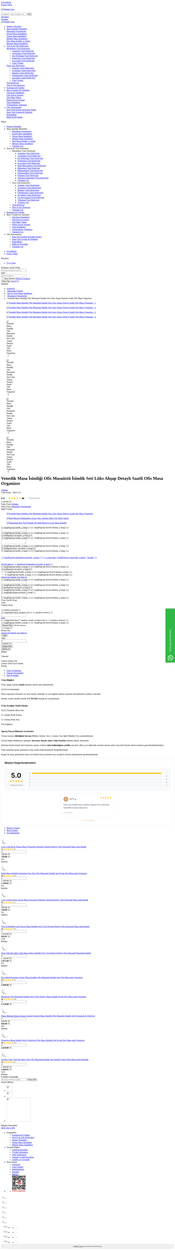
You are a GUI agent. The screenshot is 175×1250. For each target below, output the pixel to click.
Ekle (3, 618)
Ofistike (4, 490)
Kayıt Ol (15, 281)
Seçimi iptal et (7, 564)
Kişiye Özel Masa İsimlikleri (20, 293)
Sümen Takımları (14, 26)
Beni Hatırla (9, 278)
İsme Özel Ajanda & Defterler (19, 112)
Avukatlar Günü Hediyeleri (24, 70)
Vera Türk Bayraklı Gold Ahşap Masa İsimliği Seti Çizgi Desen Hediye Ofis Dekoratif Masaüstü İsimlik (46, 953)
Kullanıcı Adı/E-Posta (10, 267)
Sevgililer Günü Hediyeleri (23, 78)
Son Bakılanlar (13, 833)
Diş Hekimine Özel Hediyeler (25, 56)
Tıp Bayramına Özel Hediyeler (31, 197)
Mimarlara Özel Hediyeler (29, 168)
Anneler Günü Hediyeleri (23, 68)
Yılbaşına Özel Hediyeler (28, 200)
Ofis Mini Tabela (14, 97)
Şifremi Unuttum (22, 278)
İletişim (15, 1174)
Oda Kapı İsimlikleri (15, 92)
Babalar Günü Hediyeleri (23, 73)
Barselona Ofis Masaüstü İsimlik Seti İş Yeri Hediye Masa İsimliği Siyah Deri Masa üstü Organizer (43, 997)
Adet (3, 638)
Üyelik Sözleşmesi (20, 1152)
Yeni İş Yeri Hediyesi (16, 85)
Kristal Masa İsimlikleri (17, 34)
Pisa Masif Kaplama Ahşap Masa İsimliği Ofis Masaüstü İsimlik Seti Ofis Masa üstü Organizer (42, 977)
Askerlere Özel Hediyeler (23, 51)
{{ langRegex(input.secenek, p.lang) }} (18, 592)
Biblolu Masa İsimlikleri (17, 38)
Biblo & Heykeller (15, 117)
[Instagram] (9, 1096)
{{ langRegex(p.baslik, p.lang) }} (35, 527)
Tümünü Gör (17, 146)
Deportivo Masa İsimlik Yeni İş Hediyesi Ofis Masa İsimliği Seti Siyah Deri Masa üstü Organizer (43, 1040)
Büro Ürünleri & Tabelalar (18, 90)
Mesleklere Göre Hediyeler (18, 48)
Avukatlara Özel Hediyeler (23, 53)
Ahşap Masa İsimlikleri (17, 36)
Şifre (3, 273)
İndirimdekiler (18, 1169)
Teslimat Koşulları (20, 1150)
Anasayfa (11, 288)
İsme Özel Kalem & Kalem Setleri (21, 110)
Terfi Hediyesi (13, 83)
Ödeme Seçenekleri (15, 673)
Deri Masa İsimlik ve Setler (18, 41)
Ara (29, 14)
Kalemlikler (12, 115)
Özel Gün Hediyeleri (16, 65)
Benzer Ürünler (13, 828)
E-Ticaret (81, 1246)
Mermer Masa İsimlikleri (17, 43)
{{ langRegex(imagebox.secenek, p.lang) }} (33, 564)
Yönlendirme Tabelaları (17, 105)
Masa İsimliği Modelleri (17, 29)
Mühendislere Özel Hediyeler (30, 170)
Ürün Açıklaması (14, 670)
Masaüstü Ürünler (15, 291)
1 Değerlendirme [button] (34, 498)
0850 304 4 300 (8, 1128)
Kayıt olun (32, 1080)
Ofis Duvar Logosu (15, 95)
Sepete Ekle (7, 646)
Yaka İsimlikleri (13, 102)
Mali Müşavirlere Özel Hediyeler (32, 166)
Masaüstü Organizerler (16, 31)
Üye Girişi (11, 263)
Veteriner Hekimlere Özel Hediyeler (33, 178)
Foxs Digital (90, 820)
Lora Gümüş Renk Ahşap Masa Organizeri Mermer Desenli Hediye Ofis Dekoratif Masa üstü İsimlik (44, 900)
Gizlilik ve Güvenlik (21, 1159)
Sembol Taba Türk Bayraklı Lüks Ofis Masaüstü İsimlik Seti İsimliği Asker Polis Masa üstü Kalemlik (44, 1059)
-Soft (75, 1246)
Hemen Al (6, 649)
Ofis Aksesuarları (14, 107)
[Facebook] (9, 1090)
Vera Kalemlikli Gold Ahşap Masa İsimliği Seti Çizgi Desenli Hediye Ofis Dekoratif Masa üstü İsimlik (45, 926)
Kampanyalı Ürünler (15, 88)
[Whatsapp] (18, 1121)
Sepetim (15, 1172)
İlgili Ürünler (12, 830)
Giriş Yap (5, 281)
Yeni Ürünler (17, 1167)
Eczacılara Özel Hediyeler (23, 61)
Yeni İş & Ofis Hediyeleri (18, 46)
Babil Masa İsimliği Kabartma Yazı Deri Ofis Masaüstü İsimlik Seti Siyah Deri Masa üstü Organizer (44, 873)
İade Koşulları (13, 675)
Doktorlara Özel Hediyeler (23, 58)
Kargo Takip (6, 5)
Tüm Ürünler (17, 63)
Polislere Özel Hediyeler (28, 175)
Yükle (4, 636)
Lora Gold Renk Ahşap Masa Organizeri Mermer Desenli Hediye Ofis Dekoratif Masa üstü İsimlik (43, 847)
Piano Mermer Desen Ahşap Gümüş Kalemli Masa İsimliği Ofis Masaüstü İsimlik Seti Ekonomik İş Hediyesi (48, 1016)
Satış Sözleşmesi (19, 1155)
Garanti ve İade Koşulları (23, 1157)
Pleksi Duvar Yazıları (16, 100)
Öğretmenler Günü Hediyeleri (25, 75)
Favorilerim (6, 2)
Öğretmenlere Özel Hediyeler (30, 173)
